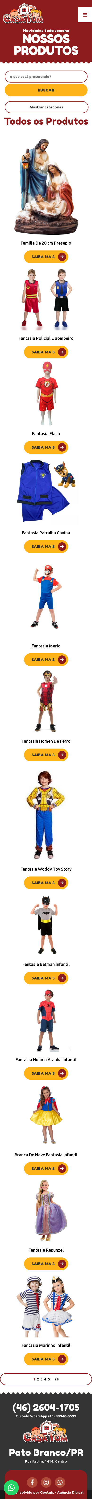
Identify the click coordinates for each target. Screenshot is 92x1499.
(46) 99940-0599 (62, 1416)
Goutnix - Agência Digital (62, 1492)
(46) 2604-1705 (46, 1407)
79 (56, 1379)
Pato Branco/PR (46, 1455)
